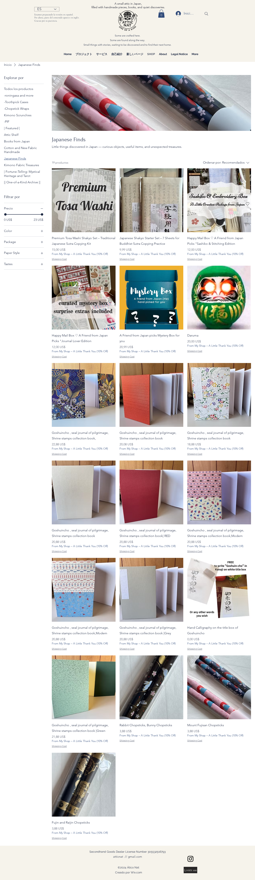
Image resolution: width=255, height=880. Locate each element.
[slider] (5, 214)
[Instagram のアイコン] (190, 859)
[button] (161, 14)
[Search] (206, 14)
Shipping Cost (59, 258)
